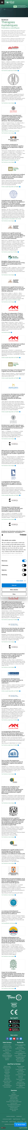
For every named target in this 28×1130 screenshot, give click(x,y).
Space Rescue (7, 1084)
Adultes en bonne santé (20, 1048)
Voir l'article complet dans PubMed (9, 70)
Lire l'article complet (6, 332)
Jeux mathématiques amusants (14, 1104)
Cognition (7, 1052)
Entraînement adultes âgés (20, 1055)
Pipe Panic (7, 1070)
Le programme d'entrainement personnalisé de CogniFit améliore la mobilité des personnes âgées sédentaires (12, 681)
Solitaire (7, 1073)
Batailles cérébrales (14, 1109)
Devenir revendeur (12, 1121)
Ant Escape (7, 1076)
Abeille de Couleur (20, 1082)
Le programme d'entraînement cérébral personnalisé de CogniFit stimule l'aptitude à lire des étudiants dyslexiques (13, 346)
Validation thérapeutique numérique (20, 1045)
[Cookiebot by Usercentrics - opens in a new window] (20, 535)
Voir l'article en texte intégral (7, 103)
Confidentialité (19, 1116)
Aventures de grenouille (21, 1074)
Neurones (7, 1049)
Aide (25, 1121)
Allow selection (14, 589)
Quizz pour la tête (14, 1098)
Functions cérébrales (7, 1056)
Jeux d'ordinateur (20, 1047)
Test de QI (14, 1110)
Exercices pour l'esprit (13, 1100)
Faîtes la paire (7, 1082)
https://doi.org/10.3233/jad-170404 (12, 299)
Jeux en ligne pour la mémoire (20, 1086)
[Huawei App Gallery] (14, 1029)
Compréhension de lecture (13, 1106)
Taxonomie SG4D (20, 1061)
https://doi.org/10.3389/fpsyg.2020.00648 (10, 131)
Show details (19, 580)
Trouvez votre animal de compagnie (21, 1070)
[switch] (24, 565)
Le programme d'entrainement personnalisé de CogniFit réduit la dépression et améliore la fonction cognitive (11, 484)
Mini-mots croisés (7, 1067)
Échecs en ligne (7, 1066)
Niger (4, 1127)
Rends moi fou (7, 1079)
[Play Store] (14, 1025)
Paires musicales (20, 1071)
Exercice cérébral (13, 1097)
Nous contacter (20, 1121)
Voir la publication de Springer (8, 923)
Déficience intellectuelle (7, 1055)
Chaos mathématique (7, 1085)
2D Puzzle (21, 1077)
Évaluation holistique (20, 1051)
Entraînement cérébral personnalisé (13, 1101)
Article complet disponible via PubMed (10, 186)
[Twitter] (10, 1038)
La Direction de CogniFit (7, 1119)
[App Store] (14, 1021)
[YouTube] (14, 1038)
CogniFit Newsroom (16, 1119)
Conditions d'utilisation (10, 1116)
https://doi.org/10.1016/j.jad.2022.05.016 (10, 160)
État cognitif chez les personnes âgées (20, 1058)
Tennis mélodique (20, 1066)
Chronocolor (20, 1073)
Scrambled (20, 1067)
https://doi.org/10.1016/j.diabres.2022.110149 (11, 218)
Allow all (14, 585)
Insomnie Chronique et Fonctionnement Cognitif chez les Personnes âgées (13, 370)
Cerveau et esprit (7, 1044)
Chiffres (20, 1080)
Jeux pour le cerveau (20, 1087)
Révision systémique (20, 1059)
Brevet (14, 1092)
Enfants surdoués (14, 1107)
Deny (14, 594)
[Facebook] (7, 1038)
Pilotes (20, 1050)
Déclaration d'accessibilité (9, 1124)
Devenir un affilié (5, 1121)
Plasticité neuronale (7, 1050)
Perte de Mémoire (7, 1053)
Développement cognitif (14, 1095)
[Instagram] (17, 1038)
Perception (7, 1058)
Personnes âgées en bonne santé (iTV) (20, 1054)
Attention (7, 1059)
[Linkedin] (20, 1038)
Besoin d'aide (21, 1124)
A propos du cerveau (7, 1046)
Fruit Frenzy (7, 1069)
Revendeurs (13, 1094)
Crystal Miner (7, 1072)
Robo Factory (7, 1075)
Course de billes (7, 1087)
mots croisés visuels (7, 1081)
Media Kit (23, 1119)
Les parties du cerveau (7, 1047)
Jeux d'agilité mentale (20, 1083)
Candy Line (20, 1076)
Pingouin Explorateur (20, 1079)
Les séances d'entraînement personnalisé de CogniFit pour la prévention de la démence (10, 912)
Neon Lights (7, 1078)
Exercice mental (14, 1103)
